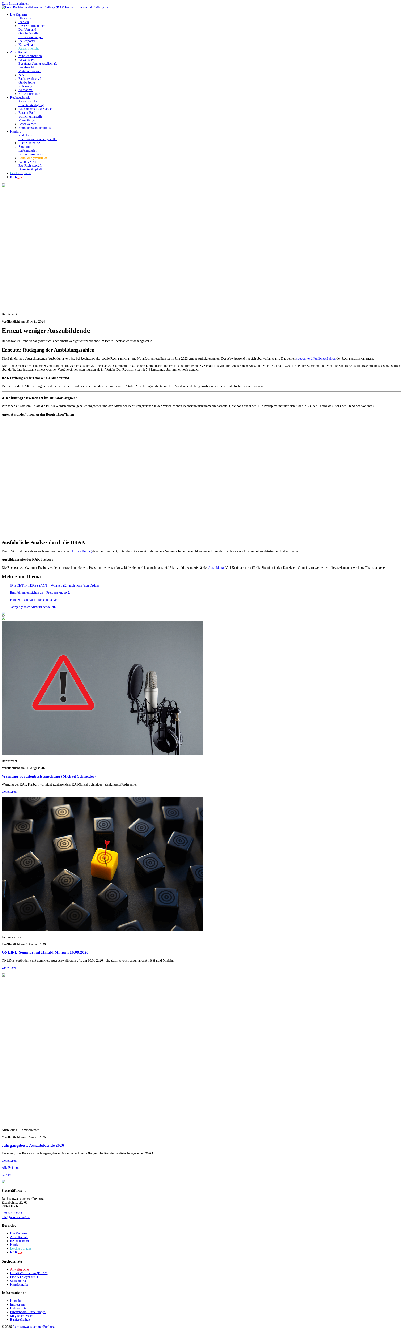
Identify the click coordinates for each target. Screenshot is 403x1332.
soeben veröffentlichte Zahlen (316, 358)
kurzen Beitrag (82, 551)
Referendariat (27, 150)
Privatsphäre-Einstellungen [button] (28, 1312)
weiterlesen (9, 791)
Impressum (17, 1304)
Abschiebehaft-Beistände (35, 109)
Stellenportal (26, 41)
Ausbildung (216, 567)
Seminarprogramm (30, 154)
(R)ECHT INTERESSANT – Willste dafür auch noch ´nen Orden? (54, 585)
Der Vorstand (27, 29)
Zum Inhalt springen (15, 3)
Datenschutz (18, 1308)
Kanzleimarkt (27, 44)
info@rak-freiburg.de (16, 1217)
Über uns (24, 18)
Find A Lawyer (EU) (24, 1277)
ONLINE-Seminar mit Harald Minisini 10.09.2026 (45, 952)
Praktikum (25, 135)
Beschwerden (27, 124)
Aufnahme (25, 90)
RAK (16, 177)
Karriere (15, 131)
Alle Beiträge (10, 1167)
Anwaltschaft (19, 52)
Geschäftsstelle (28, 33)
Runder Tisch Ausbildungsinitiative (33, 599)
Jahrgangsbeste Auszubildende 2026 (33, 1145)
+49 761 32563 (12, 1213)
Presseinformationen (31, 25)
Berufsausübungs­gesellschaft (37, 63)
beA (21, 75)
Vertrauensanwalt (29, 71)
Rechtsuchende (20, 97)
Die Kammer (18, 14)
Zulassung (25, 86)
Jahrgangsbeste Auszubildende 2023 (34, 607)
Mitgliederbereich (30, 56)
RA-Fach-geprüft (29, 165)
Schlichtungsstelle (30, 116)
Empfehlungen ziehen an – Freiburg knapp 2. (40, 592)
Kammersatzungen (30, 37)
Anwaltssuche (27, 101)
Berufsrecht (26, 67)
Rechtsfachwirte (29, 143)
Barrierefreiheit (20, 1319)
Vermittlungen (27, 120)
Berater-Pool (26, 112)
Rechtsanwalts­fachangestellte (37, 139)
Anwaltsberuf (27, 59)
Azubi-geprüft (27, 161)
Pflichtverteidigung (31, 105)
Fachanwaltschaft (30, 78)
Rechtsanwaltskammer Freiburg (34, 1326)
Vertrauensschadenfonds (34, 127)
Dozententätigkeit (30, 169)
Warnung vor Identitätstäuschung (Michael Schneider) (49, 776)
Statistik (23, 22)
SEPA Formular (28, 93)
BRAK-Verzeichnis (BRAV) (29, 1273)
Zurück (6, 1174)
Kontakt (15, 1300)
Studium (24, 146)
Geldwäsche (26, 82)
